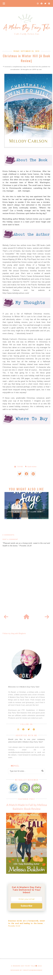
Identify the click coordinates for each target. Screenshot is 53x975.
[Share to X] (20, 474)
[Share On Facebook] (26, 474)
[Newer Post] (6, 617)
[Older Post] (46, 617)
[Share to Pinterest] (33, 474)
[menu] (4, 3)
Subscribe (26, 906)
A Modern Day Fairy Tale (23, 966)
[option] (26, 505)
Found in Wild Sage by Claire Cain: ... (26, 512)
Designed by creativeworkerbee (26, 970)
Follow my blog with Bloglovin (14, 633)
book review (31, 466)
